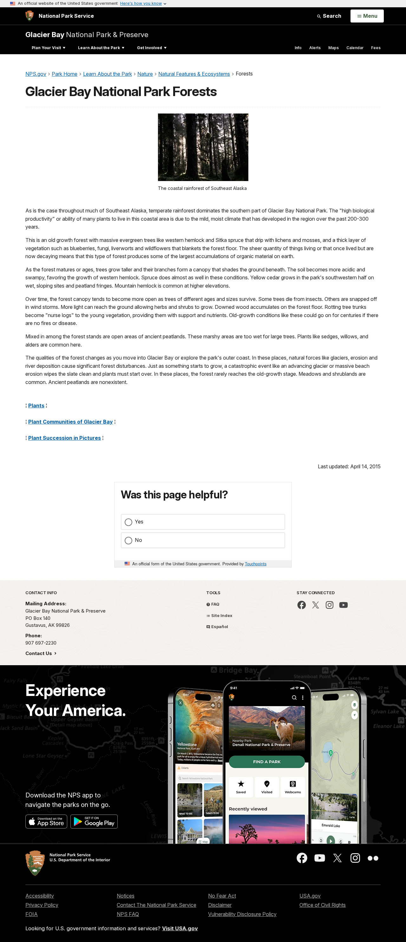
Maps (333, 47)
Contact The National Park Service (156, 905)
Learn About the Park (99, 47)
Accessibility (39, 896)
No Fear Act (222, 896)
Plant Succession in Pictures (64, 438)
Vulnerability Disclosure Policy (242, 914)
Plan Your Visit (46, 47)
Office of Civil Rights (322, 905)
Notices (125, 896)
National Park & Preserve (86, 34)
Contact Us (39, 653)
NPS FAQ (128, 914)
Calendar (354, 47)
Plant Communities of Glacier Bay (70, 422)
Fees (376, 47)
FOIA (31, 914)
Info (298, 47)
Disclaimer (220, 905)
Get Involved (149, 47)
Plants (36, 405)
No (138, 540)
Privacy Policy (41, 905)
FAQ (214, 604)
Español (219, 626)
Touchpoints (255, 564)
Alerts (315, 47)
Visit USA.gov (180, 928)
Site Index (221, 615)
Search (331, 16)
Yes (139, 521)
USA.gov (310, 896)
